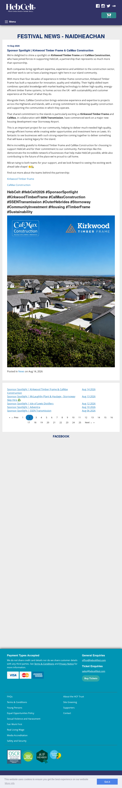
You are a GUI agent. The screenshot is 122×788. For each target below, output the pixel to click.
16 (111, 417)
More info (10, 783)
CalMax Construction (18, 185)
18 (35, 422)
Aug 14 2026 (89, 389)
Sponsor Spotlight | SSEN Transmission (29, 410)
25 (80, 422)
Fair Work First (14, 724)
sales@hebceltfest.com (93, 671)
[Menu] (6, 22)
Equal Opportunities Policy (20, 713)
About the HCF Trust (73, 696)
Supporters (69, 707)
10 (73, 417)
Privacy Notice (66, 663)
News (21, 371)
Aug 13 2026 (89, 396)
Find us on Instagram (103, 6)
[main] (61, 211)
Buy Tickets (90, 678)
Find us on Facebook (97, 6)
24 (73, 422)
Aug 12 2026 (89, 403)
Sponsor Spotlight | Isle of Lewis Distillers (30, 403)
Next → (88, 422)
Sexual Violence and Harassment (23, 718)
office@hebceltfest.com (94, 660)
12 (86, 417)
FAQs (9, 696)
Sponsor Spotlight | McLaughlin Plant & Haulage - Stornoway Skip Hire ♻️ (41, 398)
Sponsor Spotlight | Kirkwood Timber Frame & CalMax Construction (37, 391)
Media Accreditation (17, 735)
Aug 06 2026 (89, 410)
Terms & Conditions (44, 663)
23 (67, 422)
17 (29, 422)
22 (61, 422)
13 (92, 417)
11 (79, 417)
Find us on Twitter (108, 6)
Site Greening (70, 702)
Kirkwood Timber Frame (20, 179)
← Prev (14, 417)
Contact (67, 713)
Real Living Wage (15, 729)
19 (41, 422)
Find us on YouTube (113, 6)
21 (54, 422)
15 (105, 417)
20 (48, 422)
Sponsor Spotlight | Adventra (23, 407)
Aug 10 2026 (89, 407)
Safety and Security (16, 740)
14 (99, 417)
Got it (107, 781)
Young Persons (14, 707)
